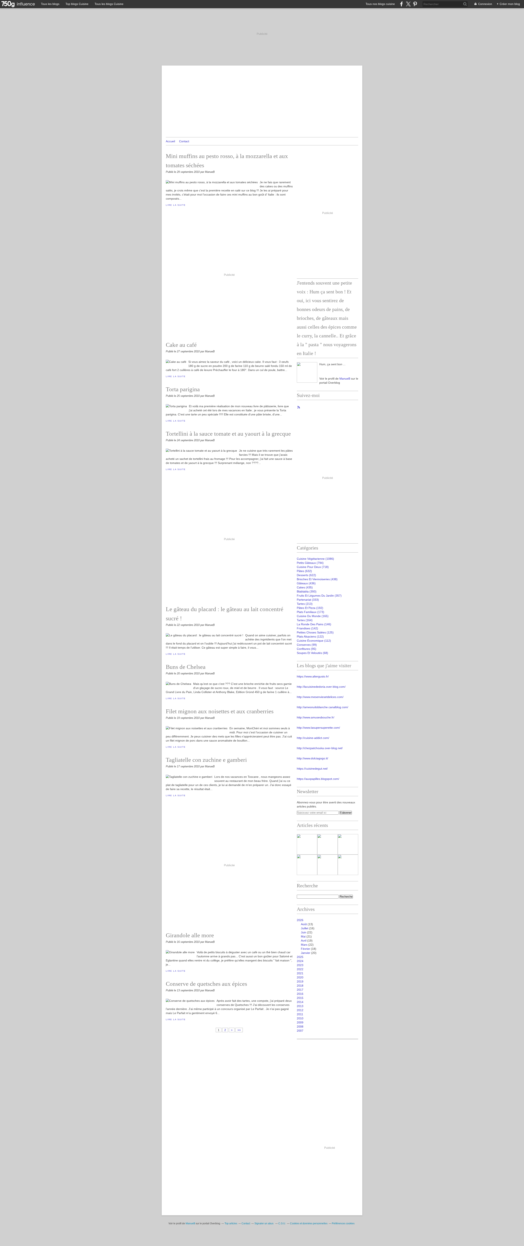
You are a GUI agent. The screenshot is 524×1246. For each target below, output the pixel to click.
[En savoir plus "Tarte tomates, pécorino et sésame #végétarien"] (307, 844)
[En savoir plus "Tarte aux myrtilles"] (327, 865)
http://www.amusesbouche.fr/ (315, 717)
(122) (310, 636)
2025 (300, 957)
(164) (305, 620)
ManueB (344, 378)
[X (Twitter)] (408, 4)
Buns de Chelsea (186, 667)
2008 (300, 1026)
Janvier (305, 952)
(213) (305, 603)
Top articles (231, 1223)
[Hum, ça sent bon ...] (307, 372)
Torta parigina (183, 389)
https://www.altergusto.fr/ (313, 676)
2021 (300, 973)
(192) (310, 607)
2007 (300, 1030)
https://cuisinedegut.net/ (312, 768)
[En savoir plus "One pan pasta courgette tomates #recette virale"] (348, 865)
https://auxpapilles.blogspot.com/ (318, 778)
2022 (300, 969)
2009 (300, 1022)
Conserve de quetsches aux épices (206, 983)
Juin (303, 932)
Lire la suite (175, 205)
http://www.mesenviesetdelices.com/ (320, 697)
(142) (307, 628)
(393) (306, 591)
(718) (313, 567)
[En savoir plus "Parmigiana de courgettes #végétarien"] (307, 865)
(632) (304, 571)
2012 (300, 1010)
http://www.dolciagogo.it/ (312, 758)
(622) (306, 575)
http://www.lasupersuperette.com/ (318, 727)
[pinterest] (415, 4)
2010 (300, 1018)
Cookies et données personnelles (309, 1223)
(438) (317, 579)
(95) (306, 648)
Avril (303, 940)
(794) (310, 562)
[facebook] (401, 4)
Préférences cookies (343, 1223)
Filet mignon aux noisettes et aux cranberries (219, 711)
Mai (303, 936)
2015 (300, 998)
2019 (300, 981)
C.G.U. (282, 1223)
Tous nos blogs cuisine (380, 4)
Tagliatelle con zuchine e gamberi (206, 759)
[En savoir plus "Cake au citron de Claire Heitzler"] (348, 844)
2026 (300, 920)
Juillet (304, 928)
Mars (304, 944)
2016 (300, 993)
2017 (300, 989)
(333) (308, 599)
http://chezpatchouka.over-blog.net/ (320, 748)
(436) (306, 583)
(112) (314, 640)
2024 (300, 961)
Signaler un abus (264, 1223)
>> (239, 1030)
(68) (312, 653)
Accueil (170, 141)
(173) (310, 612)
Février (305, 948)
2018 (300, 985)
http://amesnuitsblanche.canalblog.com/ (322, 707)
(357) (319, 595)
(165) (313, 616)
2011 (300, 1014)
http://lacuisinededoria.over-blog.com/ (321, 686)
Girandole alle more (190, 935)
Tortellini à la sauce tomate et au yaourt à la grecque (228, 433)
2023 (300, 965)
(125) (315, 632)
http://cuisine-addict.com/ (313, 737)
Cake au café (181, 344)
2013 (300, 1006)
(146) (314, 624)
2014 (300, 1002)
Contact (184, 141)
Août (304, 924)
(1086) (315, 558)
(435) (305, 587)
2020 (300, 977)
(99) (307, 644)
